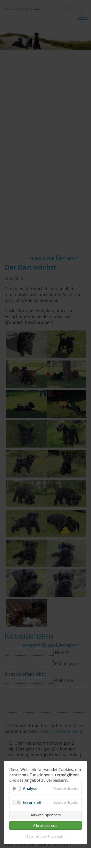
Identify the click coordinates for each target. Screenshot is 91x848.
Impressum (56, 836)
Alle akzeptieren (45, 825)
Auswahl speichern (46, 815)
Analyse (30, 788)
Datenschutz (35, 836)
